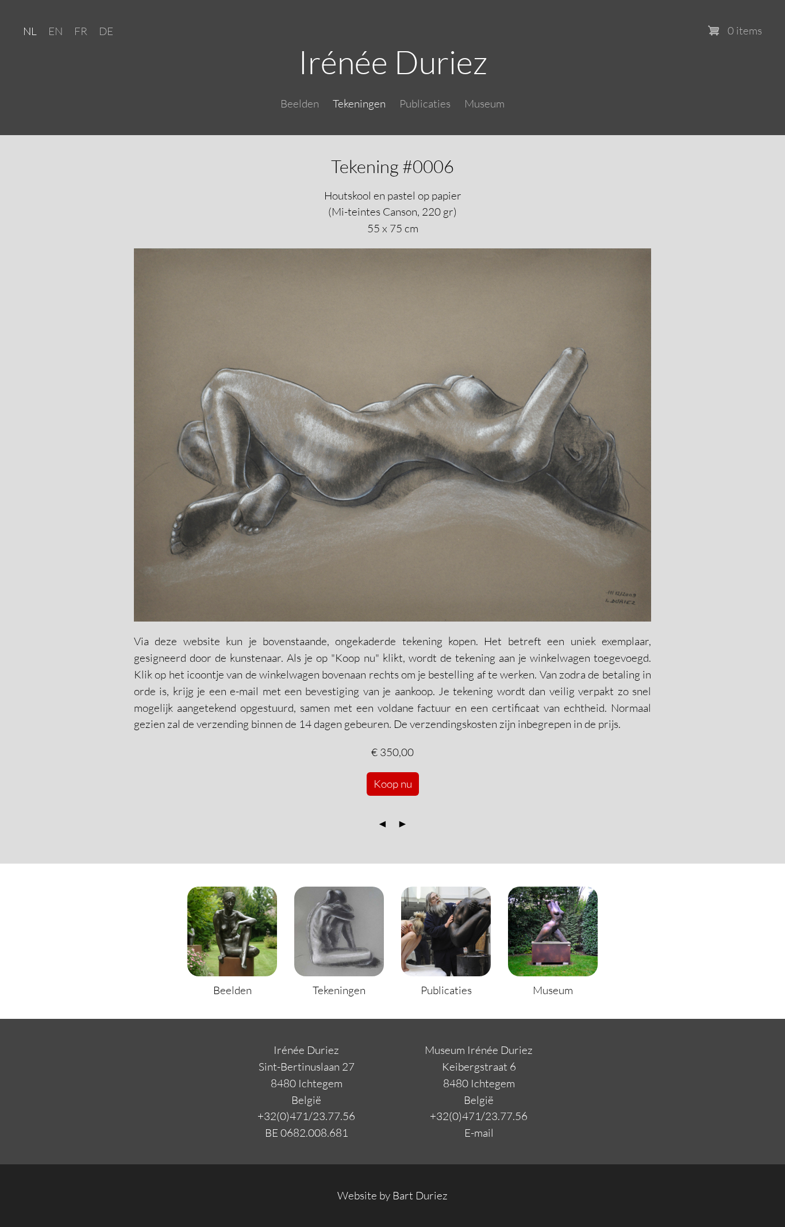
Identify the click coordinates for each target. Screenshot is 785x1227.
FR (80, 30)
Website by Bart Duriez (392, 1195)
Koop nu (393, 783)
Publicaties (425, 103)
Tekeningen (359, 103)
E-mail (479, 1132)
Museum (484, 103)
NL (30, 30)
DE (106, 30)
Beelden (299, 103)
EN (55, 30)
